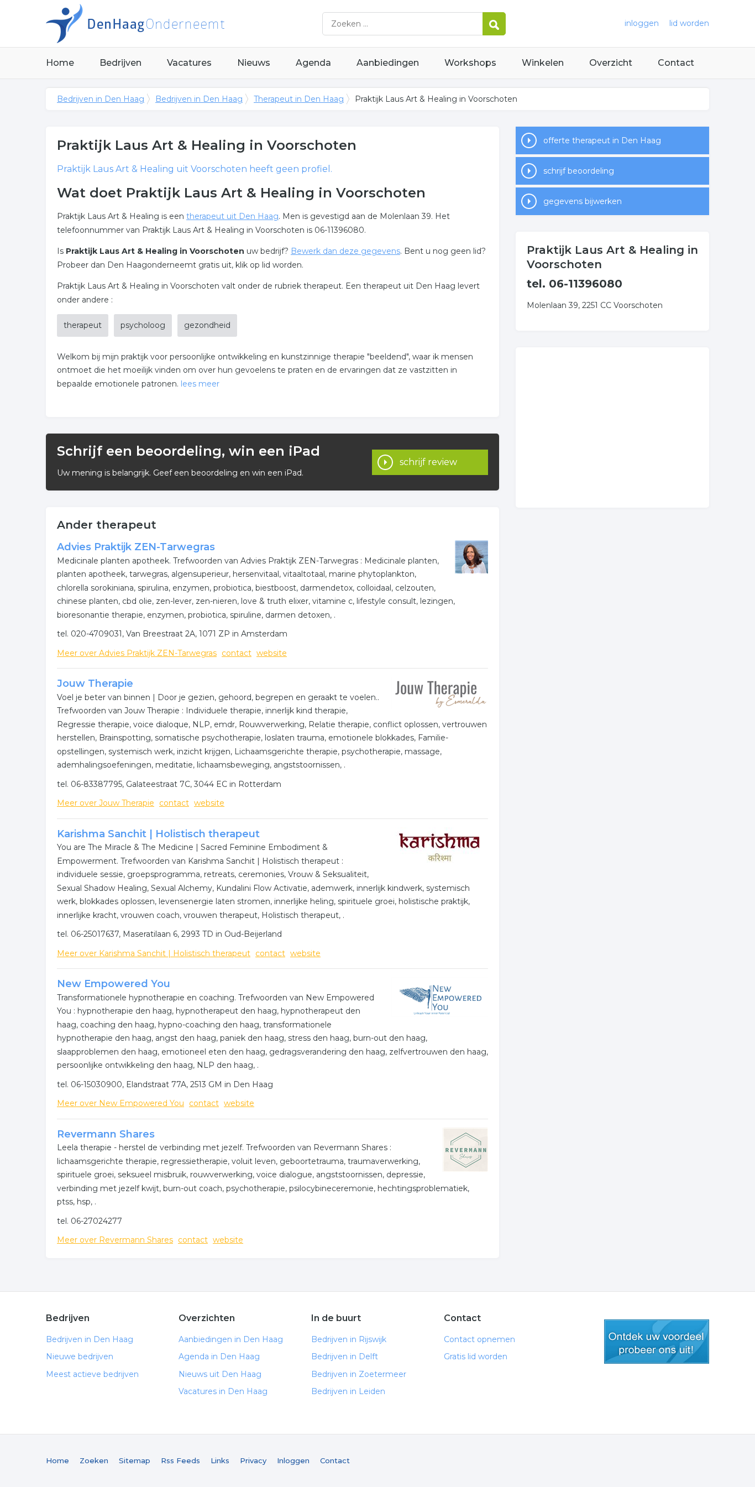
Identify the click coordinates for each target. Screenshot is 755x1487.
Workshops (470, 63)
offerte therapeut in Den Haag (602, 140)
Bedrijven (120, 63)
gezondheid (207, 325)
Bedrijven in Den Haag (184, 23)
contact (236, 653)
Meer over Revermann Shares (115, 1240)
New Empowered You (113, 984)
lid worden (689, 23)
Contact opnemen (479, 1339)
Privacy (253, 1460)
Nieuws (253, 63)
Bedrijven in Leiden (348, 1391)
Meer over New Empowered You (120, 1103)
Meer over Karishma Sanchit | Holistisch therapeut (153, 953)
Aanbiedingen (387, 63)
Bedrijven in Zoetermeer (358, 1374)
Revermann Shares (106, 1134)
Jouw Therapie (95, 683)
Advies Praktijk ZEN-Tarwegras (136, 547)
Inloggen (293, 1460)
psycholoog (142, 325)
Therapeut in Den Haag (299, 99)
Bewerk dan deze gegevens (345, 251)
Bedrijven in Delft (344, 1356)
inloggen (642, 23)
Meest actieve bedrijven (92, 1374)
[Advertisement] (612, 427)
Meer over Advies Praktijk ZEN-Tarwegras (137, 653)
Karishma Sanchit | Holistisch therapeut (158, 834)
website (271, 653)
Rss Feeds (180, 1460)
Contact (676, 63)
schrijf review (428, 462)
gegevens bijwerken (582, 201)
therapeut (83, 325)
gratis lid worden (656, 1341)
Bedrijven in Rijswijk (348, 1339)
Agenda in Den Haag (219, 1356)
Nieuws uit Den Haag (220, 1374)
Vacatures (189, 63)
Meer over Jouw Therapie (105, 803)
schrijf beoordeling (578, 171)
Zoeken (94, 1460)
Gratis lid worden (475, 1356)
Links (220, 1460)
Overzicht (610, 63)
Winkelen (543, 63)
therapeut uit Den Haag (232, 216)
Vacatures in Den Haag (223, 1391)
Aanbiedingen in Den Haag (231, 1339)
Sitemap (134, 1460)
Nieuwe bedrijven (79, 1356)
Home (60, 63)
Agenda (313, 63)
